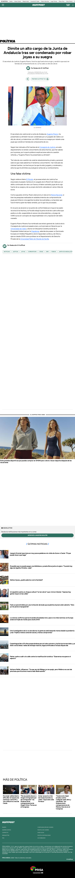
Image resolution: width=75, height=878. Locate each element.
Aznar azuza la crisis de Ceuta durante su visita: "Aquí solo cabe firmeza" (46, 798)
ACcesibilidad (41, 838)
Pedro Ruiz (61, 1)
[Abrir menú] (3, 5)
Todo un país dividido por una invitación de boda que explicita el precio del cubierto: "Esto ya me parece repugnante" (42, 606)
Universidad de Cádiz (18, 229)
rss (3, 838)
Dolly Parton (69, 1)
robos (53, 251)
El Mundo (29, 179)
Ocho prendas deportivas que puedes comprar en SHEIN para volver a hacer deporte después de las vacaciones (36, 461)
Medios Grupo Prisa (37, 873)
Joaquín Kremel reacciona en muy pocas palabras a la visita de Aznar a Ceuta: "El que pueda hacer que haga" (40, 554)
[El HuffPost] (38, 5)
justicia (15, 251)
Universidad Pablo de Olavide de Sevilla (34, 239)
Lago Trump (54, 1)
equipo (4, 827)
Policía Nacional (56, 195)
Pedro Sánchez (45, 1)
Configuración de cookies (45, 827)
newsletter (5, 835)
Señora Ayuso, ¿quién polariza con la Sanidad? (26, 580)
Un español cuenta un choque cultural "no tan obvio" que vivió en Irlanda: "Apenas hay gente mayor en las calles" (40, 593)
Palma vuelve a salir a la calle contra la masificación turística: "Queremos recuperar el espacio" (40, 657)
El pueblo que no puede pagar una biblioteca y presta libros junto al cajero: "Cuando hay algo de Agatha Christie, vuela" (41, 567)
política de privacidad (44, 835)
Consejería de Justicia (47, 147)
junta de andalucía (66, 251)
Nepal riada (26, 1)
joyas (23, 251)
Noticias (7, 251)
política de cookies (43, 830)
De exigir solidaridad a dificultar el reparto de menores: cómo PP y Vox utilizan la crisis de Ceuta (11, 799)
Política (7, 41)
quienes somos (6, 830)
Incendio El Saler (35, 1)
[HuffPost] (8, 822)
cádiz (41, 251)
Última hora (68, 5)
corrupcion (32, 251)
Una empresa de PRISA (37, 868)
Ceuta (11, 1)
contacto (5, 832)
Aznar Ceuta (17, 1)
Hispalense (35, 231)
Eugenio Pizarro (52, 134)
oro (47, 251)
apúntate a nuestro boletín (37, 535)
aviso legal (41, 832)
